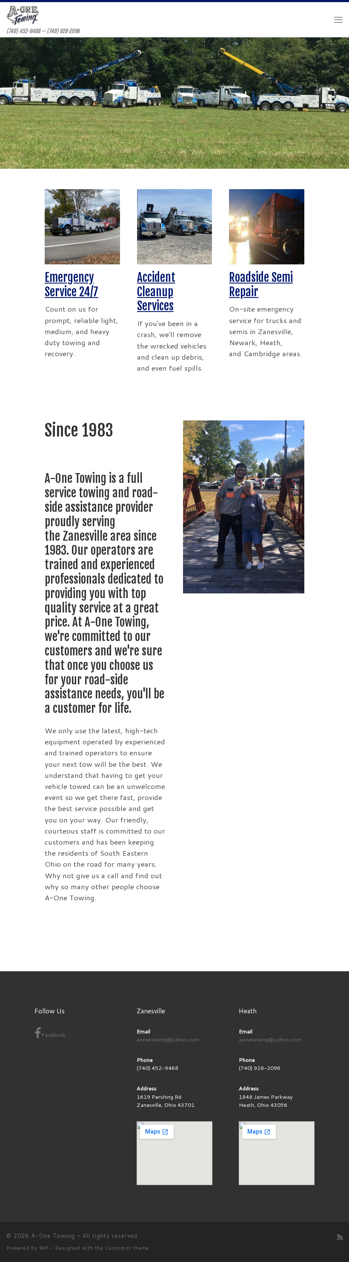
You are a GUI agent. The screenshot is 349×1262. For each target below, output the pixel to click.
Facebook (53, 1034)
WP (44, 1248)
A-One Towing (53, 1235)
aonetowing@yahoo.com (168, 1039)
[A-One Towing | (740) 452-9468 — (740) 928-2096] (22, 15)
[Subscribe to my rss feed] (340, 1237)
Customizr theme (127, 1248)
